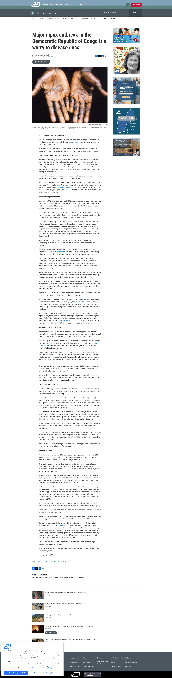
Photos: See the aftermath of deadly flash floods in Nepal (63, 603)
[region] (32, 659)
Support (74, 18)
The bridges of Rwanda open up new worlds (58, 615)
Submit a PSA (115, 662)
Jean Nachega (76, 142)
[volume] (38, 13)
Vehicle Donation (116, 666)
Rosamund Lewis (64, 187)
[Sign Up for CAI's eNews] (126, 90)
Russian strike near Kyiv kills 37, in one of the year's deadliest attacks (66, 592)
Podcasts (128, 658)
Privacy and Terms (74, 658)
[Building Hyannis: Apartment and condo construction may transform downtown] (126, 147)
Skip (35, 673)
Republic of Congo (66, 320)
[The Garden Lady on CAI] (126, 60)
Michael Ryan (64, 525)
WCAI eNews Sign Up (117, 658)
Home (32, 18)
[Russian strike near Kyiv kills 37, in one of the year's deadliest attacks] (38, 595)
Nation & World (42, 561)
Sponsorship (85, 18)
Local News (62, 18)
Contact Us (86, 658)
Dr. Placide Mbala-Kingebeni (83, 302)
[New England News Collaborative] (126, 121)
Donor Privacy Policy (74, 666)
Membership (86, 662)
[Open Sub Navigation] (45, 18)
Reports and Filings (88, 666)
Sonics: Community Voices (102, 662)
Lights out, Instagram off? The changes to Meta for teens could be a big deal (69, 626)
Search (114, 18)
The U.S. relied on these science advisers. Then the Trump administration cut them (70, 639)
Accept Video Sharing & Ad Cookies (16, 673)
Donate (137, 5)
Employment (100, 658)
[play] (32, 13)
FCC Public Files (129, 666)
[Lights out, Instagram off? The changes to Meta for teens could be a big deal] (38, 629)
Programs (40, 18)
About (96, 18)
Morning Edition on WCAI (58, 561)
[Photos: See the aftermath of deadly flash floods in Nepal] (38, 606)
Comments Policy (74, 662)
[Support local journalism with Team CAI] (126, 35)
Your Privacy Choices (49, 673)
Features (51, 18)
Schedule (106, 18)
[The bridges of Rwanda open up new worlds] (38, 618)
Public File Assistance (131, 662)
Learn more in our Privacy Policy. (42, 668)
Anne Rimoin (60, 252)
